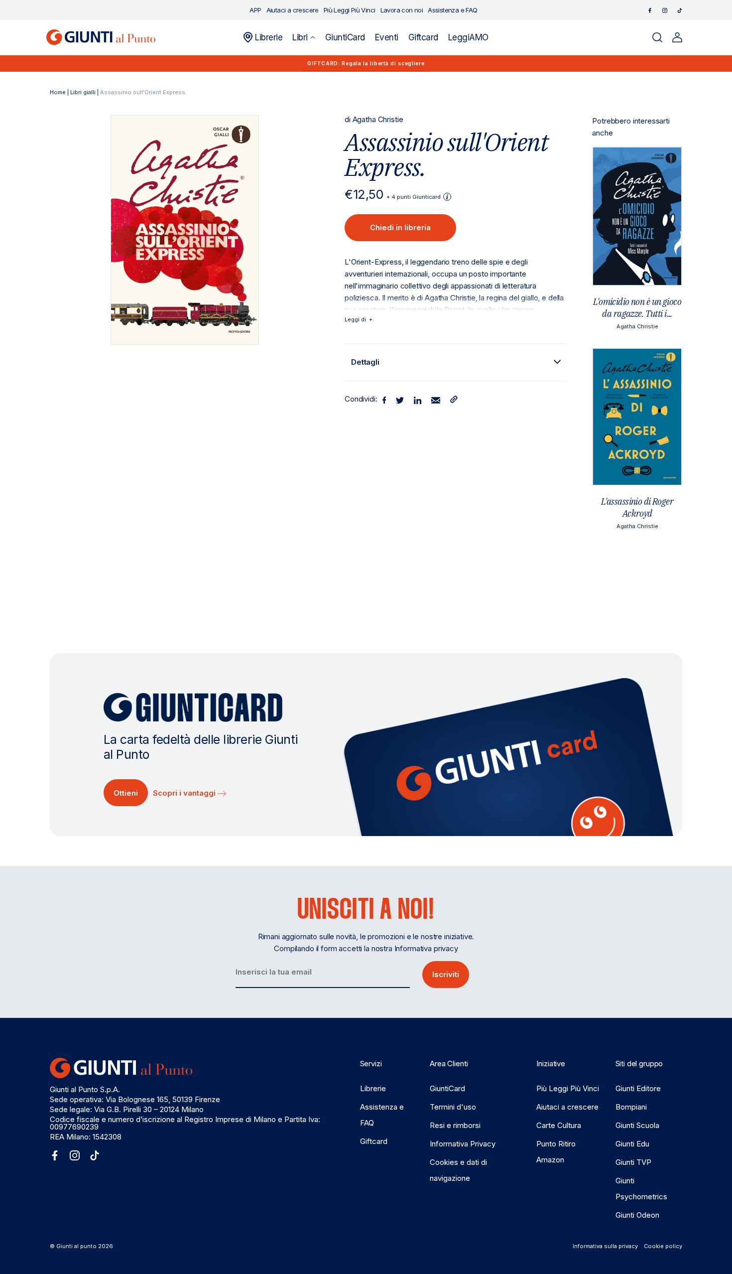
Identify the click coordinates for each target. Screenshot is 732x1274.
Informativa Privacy (462, 1143)
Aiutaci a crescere (567, 1107)
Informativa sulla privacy (605, 1246)
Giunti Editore (638, 1088)
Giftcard (373, 1141)
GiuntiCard (447, 1088)
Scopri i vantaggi (185, 793)
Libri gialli (83, 92)
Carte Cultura (558, 1125)
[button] (303, 37)
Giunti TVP (633, 1162)
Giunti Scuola (637, 1125)
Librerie (373, 1088)
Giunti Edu (632, 1143)
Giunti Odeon (637, 1215)
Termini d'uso (453, 1107)
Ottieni (126, 793)
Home (58, 92)
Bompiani (631, 1107)
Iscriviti (445, 974)
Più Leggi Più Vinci (567, 1088)
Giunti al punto (76, 1246)
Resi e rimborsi (455, 1125)
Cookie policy (663, 1246)
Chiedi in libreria (400, 227)
